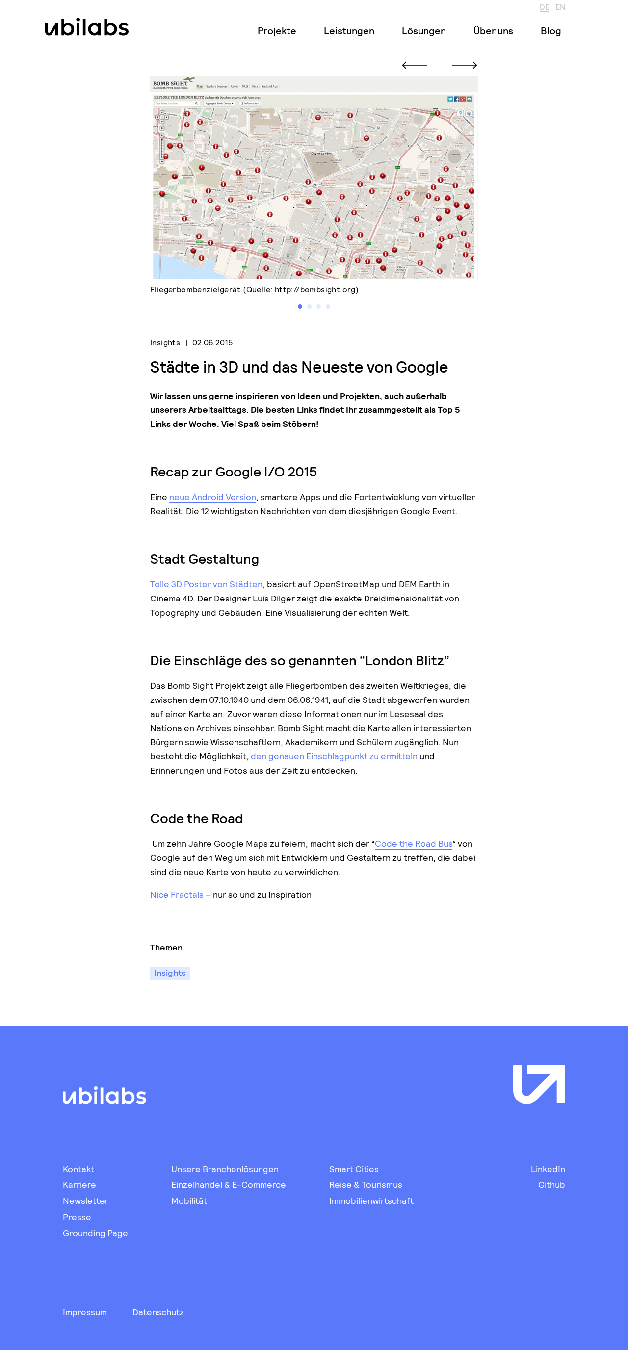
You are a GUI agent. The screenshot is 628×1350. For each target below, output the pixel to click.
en (560, 6)
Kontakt (78, 1168)
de (545, 6)
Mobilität (189, 1200)
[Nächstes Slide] (464, 65)
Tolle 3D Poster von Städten (206, 583)
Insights (165, 342)
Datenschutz (158, 1311)
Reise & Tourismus (365, 1184)
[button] (300, 306)
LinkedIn (548, 1168)
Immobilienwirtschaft (371, 1200)
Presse (77, 1216)
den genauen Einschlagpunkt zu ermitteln (334, 755)
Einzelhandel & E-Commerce (228, 1184)
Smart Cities (354, 1168)
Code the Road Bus (413, 843)
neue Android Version (212, 496)
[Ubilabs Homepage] (85, 27)
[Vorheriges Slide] (414, 65)
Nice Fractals (177, 894)
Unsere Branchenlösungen (225, 1168)
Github (551, 1184)
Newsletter (85, 1200)
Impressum (85, 1311)
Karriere (79, 1184)
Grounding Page (95, 1232)
